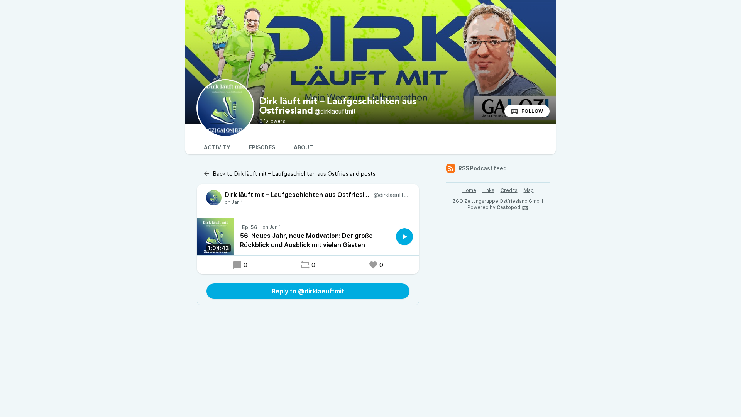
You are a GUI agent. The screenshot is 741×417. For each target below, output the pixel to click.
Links (488, 190)
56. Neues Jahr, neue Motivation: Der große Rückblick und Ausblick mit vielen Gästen (306, 240)
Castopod (508, 207)
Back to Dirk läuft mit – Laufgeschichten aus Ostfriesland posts (294, 173)
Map (529, 190)
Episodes (262, 147)
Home (469, 190)
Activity (217, 147)
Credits (509, 190)
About (303, 147)
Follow (532, 111)
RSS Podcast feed (482, 168)
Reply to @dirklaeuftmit (308, 291)
